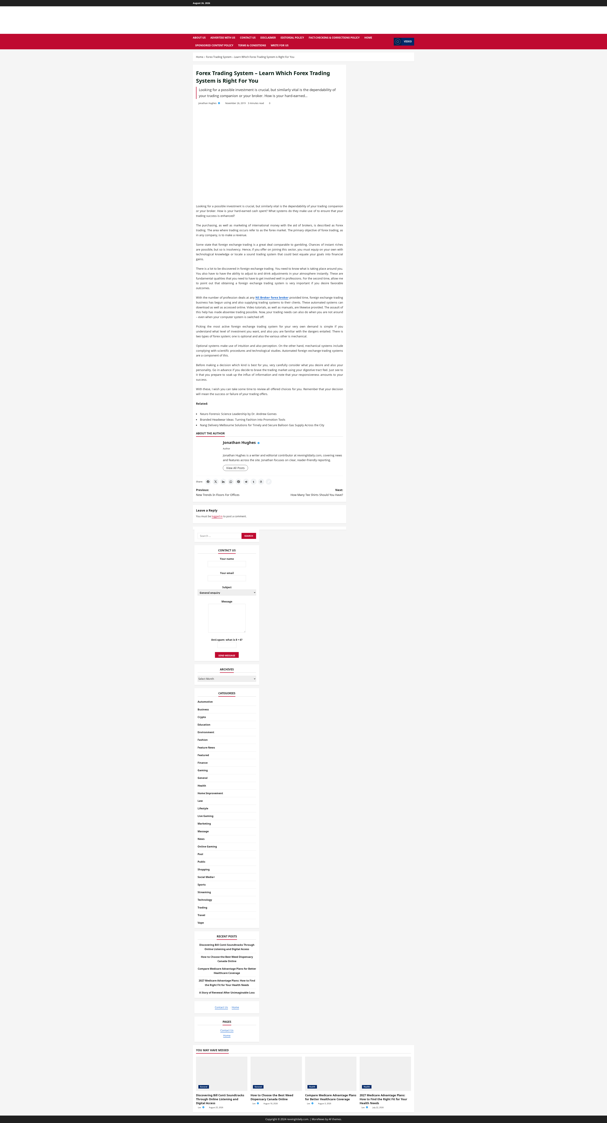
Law (200, 801)
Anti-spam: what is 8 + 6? (226, 639)
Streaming (204, 892)
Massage (203, 831)
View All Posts (235, 468)
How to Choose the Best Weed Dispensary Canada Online (272, 1097)
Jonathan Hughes (207, 103)
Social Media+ (206, 877)
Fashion (203, 740)
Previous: (217, 492)
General (203, 778)
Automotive (205, 701)
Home (368, 37)
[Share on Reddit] (246, 482)
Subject (227, 587)
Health (202, 785)
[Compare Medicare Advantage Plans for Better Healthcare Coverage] (330, 1074)
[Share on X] (216, 482)
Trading (202, 907)
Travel (201, 915)
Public (201, 861)
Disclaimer (268, 37)
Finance (203, 762)
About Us (199, 37)
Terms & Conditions (252, 45)
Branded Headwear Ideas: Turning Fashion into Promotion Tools (242, 419)
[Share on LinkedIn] (223, 482)
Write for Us (279, 45)
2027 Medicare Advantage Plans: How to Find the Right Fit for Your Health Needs (383, 1099)
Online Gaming (207, 846)
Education (204, 724)
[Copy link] (269, 482)
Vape (201, 922)
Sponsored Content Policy (214, 45)
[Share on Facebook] (208, 482)
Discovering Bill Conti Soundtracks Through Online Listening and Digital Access (220, 1099)
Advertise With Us (222, 37)
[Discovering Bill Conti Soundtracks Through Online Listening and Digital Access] (221, 1074)
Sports (202, 884)
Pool (200, 854)
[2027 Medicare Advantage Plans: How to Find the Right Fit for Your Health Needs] (385, 1074)
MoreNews (318, 1119)
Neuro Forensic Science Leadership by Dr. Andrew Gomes (238, 414)
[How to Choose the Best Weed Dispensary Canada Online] (276, 1074)
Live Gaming (205, 816)
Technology (205, 900)
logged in (217, 516)
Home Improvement (210, 793)
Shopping (204, 869)
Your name (227, 559)
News (201, 839)
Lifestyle (203, 808)
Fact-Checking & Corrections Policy (334, 37)
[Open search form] (390, 42)
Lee (200, 1107)
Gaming (203, 770)
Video (408, 41)
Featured (203, 755)
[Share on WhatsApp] (231, 482)
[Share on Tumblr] (254, 482)
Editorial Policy (292, 37)
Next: (317, 492)
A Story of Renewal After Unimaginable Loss (227, 992)
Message (226, 601)
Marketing (204, 823)
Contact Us (248, 37)
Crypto (202, 717)
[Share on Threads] (261, 482)
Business (203, 709)
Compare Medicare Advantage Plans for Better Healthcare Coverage (330, 1097)
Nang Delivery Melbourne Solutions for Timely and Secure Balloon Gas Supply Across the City (262, 425)
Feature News (206, 747)
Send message (226, 655)
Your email (227, 573)
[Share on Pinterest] (238, 482)
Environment (206, 732)
